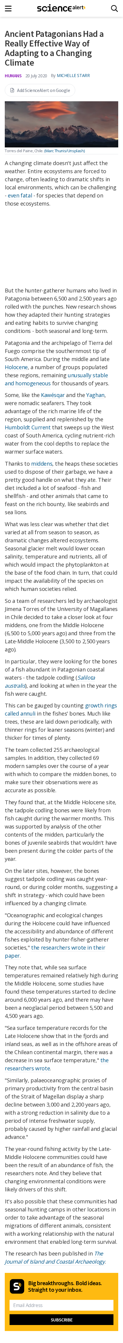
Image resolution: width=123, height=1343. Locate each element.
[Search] (114, 8)
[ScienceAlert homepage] (61, 8)
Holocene (16, 367)
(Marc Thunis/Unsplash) (64, 150)
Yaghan (95, 395)
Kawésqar (53, 395)
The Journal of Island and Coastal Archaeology (55, 1257)
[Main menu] (10, 8)
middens (41, 463)
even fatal (20, 195)
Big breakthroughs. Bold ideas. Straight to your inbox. (65, 1286)
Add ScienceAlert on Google (43, 90)
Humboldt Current (28, 427)
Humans (13, 76)
